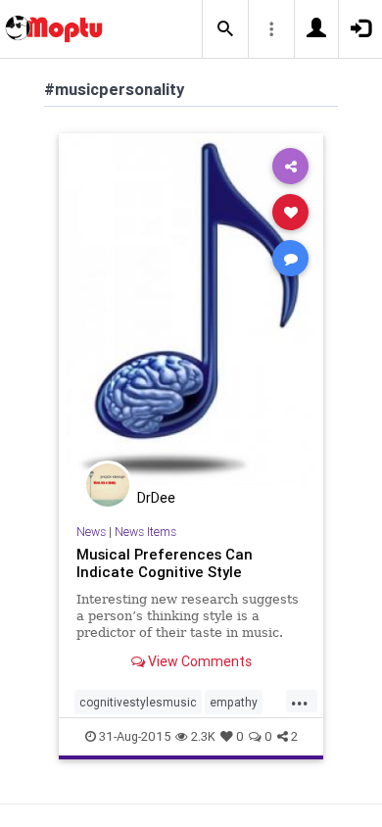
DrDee (156, 498)
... (300, 700)
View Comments (198, 661)
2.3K (203, 736)
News (91, 531)
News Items (145, 531)
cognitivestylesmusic (138, 702)
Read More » (191, 308)
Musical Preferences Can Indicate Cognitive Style (164, 563)
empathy (234, 702)
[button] (225, 29)
